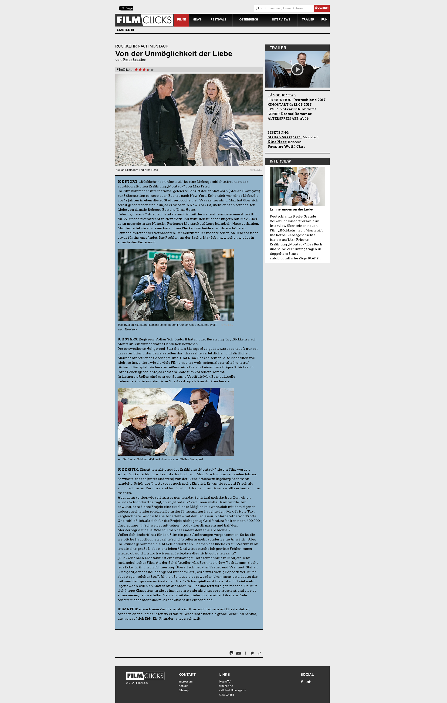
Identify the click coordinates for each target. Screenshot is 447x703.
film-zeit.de (226, 686)
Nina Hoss (277, 142)
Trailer (308, 20)
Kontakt (187, 674)
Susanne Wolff (281, 146)
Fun (324, 20)
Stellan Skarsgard (284, 137)
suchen (321, 8)
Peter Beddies (134, 59)
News (197, 20)
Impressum (186, 681)
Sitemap (184, 690)
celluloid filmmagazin (232, 690)
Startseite (125, 30)
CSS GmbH (226, 694)
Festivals (218, 20)
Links (224, 674)
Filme (181, 20)
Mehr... (314, 258)
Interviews (281, 20)
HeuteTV (224, 681)
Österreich (248, 20)
